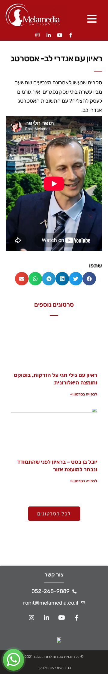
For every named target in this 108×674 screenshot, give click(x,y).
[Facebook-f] (71, 35)
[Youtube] (59, 35)
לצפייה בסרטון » (83, 394)
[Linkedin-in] (48, 35)
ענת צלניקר (46, 668)
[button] (89, 278)
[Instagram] (37, 35)
